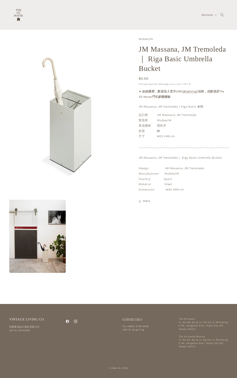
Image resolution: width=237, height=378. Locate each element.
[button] (222, 15)
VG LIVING (123, 368)
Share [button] (146, 201)
